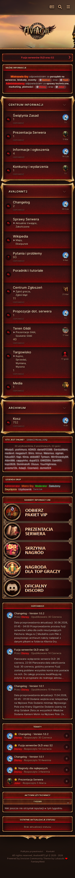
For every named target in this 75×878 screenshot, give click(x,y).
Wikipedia (20, 236)
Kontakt (50, 851)
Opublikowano (46, 616)
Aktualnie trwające (26, 223)
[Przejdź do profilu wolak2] (65, 354)
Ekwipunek (22, 243)
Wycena (20, 366)
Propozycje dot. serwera (32, 311)
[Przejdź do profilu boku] (65, 385)
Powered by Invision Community (25, 858)
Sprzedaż (21, 359)
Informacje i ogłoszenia (31, 150)
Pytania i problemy (27, 253)
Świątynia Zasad (26, 115)
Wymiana (21, 363)
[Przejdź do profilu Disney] (65, 117)
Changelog (21, 202)
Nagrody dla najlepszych (33, 768)
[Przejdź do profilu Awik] (65, 330)
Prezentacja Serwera (29, 132)
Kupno (19, 356)
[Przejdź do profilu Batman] (65, 289)
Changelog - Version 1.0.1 (29, 686)
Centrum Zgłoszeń (27, 287)
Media (17, 383)
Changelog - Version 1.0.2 (29, 613)
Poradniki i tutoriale (28, 270)
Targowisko (22, 352)
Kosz (17, 419)
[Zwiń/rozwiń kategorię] (64, 100)
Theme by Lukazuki (53, 859)
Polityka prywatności (32, 851)
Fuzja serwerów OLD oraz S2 (37, 57)
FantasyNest (38, 861)
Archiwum (17, 408)
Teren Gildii (22, 328)
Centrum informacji (26, 104)
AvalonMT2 (18, 191)
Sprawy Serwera (26, 219)
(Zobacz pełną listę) (37, 440)
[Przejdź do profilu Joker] (65, 134)
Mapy (19, 240)
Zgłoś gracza (23, 291)
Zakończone (22, 226)
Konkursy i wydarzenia (30, 167)
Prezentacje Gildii (25, 332)
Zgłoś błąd (21, 294)
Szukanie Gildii (24, 335)
